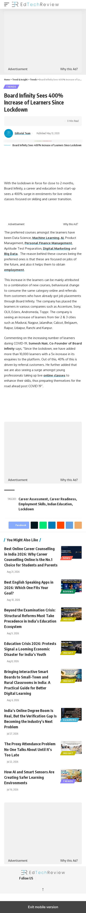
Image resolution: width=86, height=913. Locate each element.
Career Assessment (33, 499)
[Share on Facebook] (13, 121)
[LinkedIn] (65, 878)
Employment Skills (32, 504)
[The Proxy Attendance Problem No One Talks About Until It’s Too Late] (71, 747)
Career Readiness (63, 499)
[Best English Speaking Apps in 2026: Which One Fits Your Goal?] (71, 586)
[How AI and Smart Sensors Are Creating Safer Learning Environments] (71, 775)
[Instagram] (60, 878)
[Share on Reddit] (39, 121)
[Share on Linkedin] (33, 121)
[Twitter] (45, 878)
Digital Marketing (56, 248)
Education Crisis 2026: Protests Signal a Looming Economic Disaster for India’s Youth (30, 649)
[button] (7, 4)
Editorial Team (22, 133)
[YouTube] (50, 878)
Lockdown (26, 509)
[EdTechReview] (35, 4)
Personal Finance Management (48, 243)
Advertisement (18, 69)
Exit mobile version (43, 907)
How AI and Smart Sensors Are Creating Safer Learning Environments (29, 777)
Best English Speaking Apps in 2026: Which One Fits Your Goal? (28, 587)
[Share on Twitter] (20, 121)
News (66, 558)
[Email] (52, 121)
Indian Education (59, 504)
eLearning (69, 720)
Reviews (68, 591)
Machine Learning (45, 238)
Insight (68, 619)
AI (62, 238)
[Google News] (55, 878)
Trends (11, 86)
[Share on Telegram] (46, 121)
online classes (54, 375)
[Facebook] (40, 878)
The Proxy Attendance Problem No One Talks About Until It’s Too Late (30, 749)
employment (14, 270)
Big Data (11, 254)
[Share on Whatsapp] (26, 121)
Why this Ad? (69, 69)
